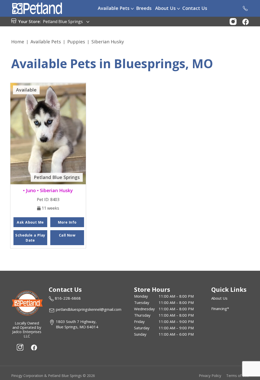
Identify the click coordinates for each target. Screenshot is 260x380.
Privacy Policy (210, 375)
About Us (165, 8)
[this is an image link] (27, 302)
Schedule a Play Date (30, 238)
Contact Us (194, 8)
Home (17, 42)
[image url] (37, 8)
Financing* (220, 308)
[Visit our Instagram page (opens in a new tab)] (20, 347)
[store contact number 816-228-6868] (245, 8)
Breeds (144, 8)
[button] (233, 21)
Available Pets (113, 8)
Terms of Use (237, 375)
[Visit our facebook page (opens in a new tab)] (33, 347)
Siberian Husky (107, 42)
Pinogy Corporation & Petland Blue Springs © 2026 (53, 375)
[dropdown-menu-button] (132, 8)
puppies (76, 42)
